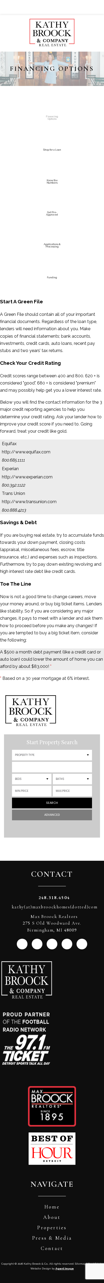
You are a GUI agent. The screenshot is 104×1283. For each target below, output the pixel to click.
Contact (52, 1248)
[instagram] (22, 944)
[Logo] (52, 23)
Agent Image (64, 1268)
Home (52, 1206)
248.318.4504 (54, 897)
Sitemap (80, 1263)
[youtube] (67, 944)
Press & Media (52, 1237)
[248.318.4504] (52, 7)
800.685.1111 (13, 460)
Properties (52, 1227)
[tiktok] (82, 944)
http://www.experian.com (27, 476)
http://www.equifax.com (26, 451)
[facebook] (37, 944)
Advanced (52, 815)
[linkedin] (52, 944)
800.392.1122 (13, 485)
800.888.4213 (14, 510)
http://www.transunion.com (29, 501)
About (52, 1217)
